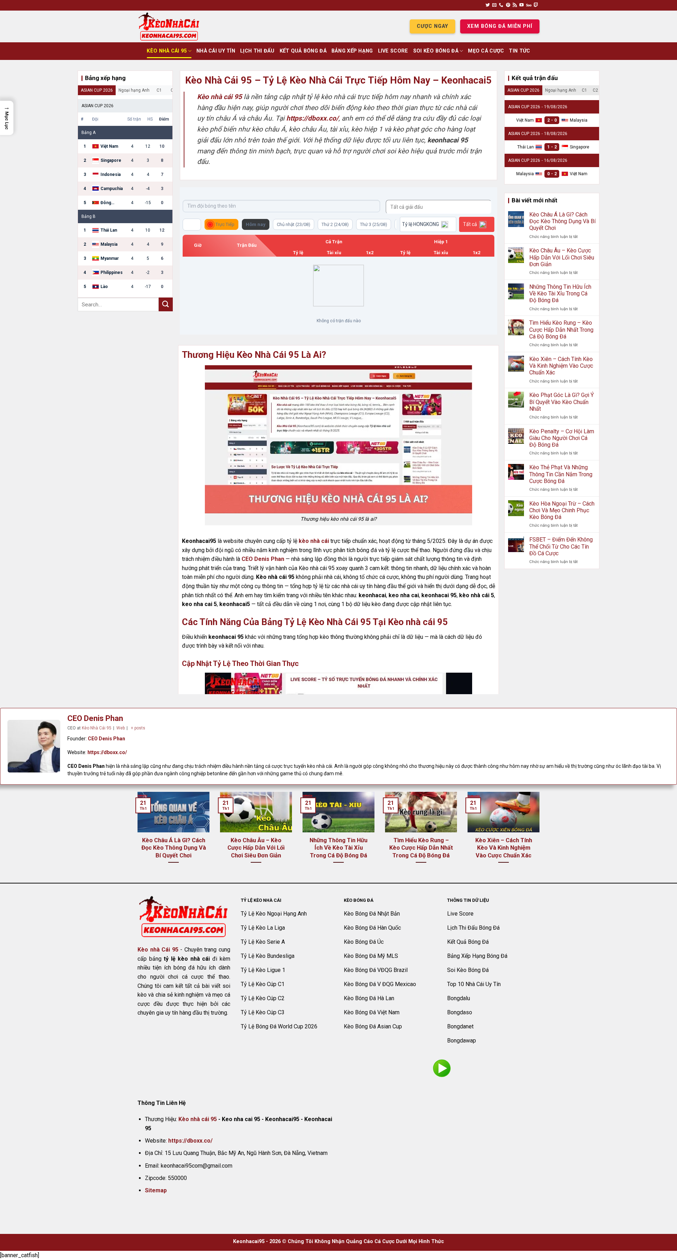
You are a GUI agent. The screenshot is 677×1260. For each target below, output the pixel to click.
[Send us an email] (494, 5)
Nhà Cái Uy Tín (215, 51)
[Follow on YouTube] (521, 5)
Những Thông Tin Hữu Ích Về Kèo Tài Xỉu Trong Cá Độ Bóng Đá (560, 293)
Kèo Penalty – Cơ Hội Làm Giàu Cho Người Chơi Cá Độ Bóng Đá (561, 438)
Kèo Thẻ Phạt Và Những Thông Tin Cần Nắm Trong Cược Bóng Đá (560, 474)
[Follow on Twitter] (488, 5)
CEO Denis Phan (263, 559)
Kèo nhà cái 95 (197, 1119)
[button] (6, 118)
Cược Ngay (432, 26)
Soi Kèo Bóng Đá (435, 51)
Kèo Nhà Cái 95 (167, 51)
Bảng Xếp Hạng (352, 51)
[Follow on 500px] (528, 5)
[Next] (541, 836)
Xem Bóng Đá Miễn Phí (499, 26)
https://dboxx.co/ (107, 752)
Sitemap (156, 1190)
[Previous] (136, 836)
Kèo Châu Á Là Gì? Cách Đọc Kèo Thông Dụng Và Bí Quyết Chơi (562, 221)
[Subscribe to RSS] (515, 5)
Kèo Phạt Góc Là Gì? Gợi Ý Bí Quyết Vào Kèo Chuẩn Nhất (561, 402)
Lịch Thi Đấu (257, 51)
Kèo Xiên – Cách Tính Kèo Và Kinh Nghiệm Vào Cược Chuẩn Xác (561, 366)
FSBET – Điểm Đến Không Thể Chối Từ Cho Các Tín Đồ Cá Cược (561, 546)
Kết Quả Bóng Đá (303, 51)
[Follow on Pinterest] (508, 5)
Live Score (393, 51)
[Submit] (166, 304)
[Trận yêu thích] (192, 225)
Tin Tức (519, 51)
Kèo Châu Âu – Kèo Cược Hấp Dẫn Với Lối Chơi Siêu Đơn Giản (561, 257)
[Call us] (501, 5)
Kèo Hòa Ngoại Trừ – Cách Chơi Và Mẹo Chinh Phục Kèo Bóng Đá (561, 510)
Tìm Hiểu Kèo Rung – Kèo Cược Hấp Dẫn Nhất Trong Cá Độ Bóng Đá (561, 329)
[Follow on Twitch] (536, 5)
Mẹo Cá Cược (486, 51)
